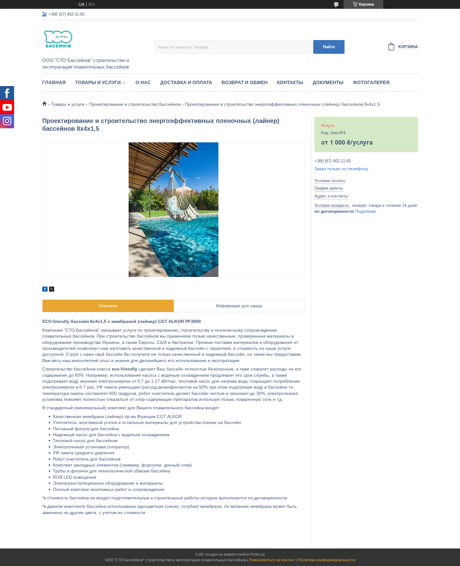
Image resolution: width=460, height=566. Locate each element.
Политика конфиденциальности (326, 560)
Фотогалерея (371, 82)
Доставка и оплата (186, 82)
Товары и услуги (98, 82)
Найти (329, 46)
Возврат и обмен (245, 82)
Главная (54, 82)
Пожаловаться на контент (272, 560)
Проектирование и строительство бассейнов (135, 104)
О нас (143, 82)
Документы (328, 82)
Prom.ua (257, 554)
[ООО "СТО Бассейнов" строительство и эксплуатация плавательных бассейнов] (97, 39)
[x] (51, 290)
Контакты (290, 82)
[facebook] (45, 290)
